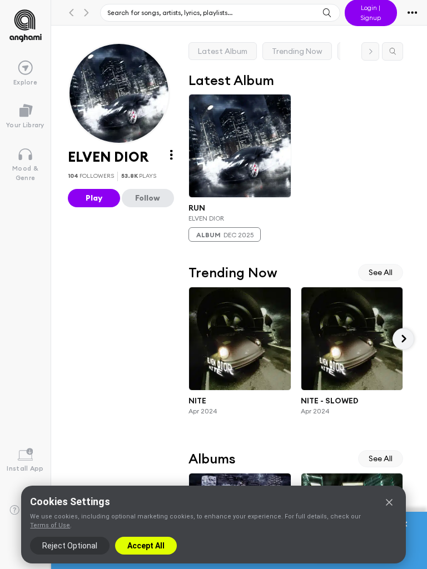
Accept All (146, 545)
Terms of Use (50, 525)
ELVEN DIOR (206, 218)
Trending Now (297, 51)
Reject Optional (69, 545)
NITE (197, 401)
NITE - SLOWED (330, 401)
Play (94, 198)
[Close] (389, 502)
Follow (147, 198)
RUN (196, 207)
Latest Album (222, 51)
